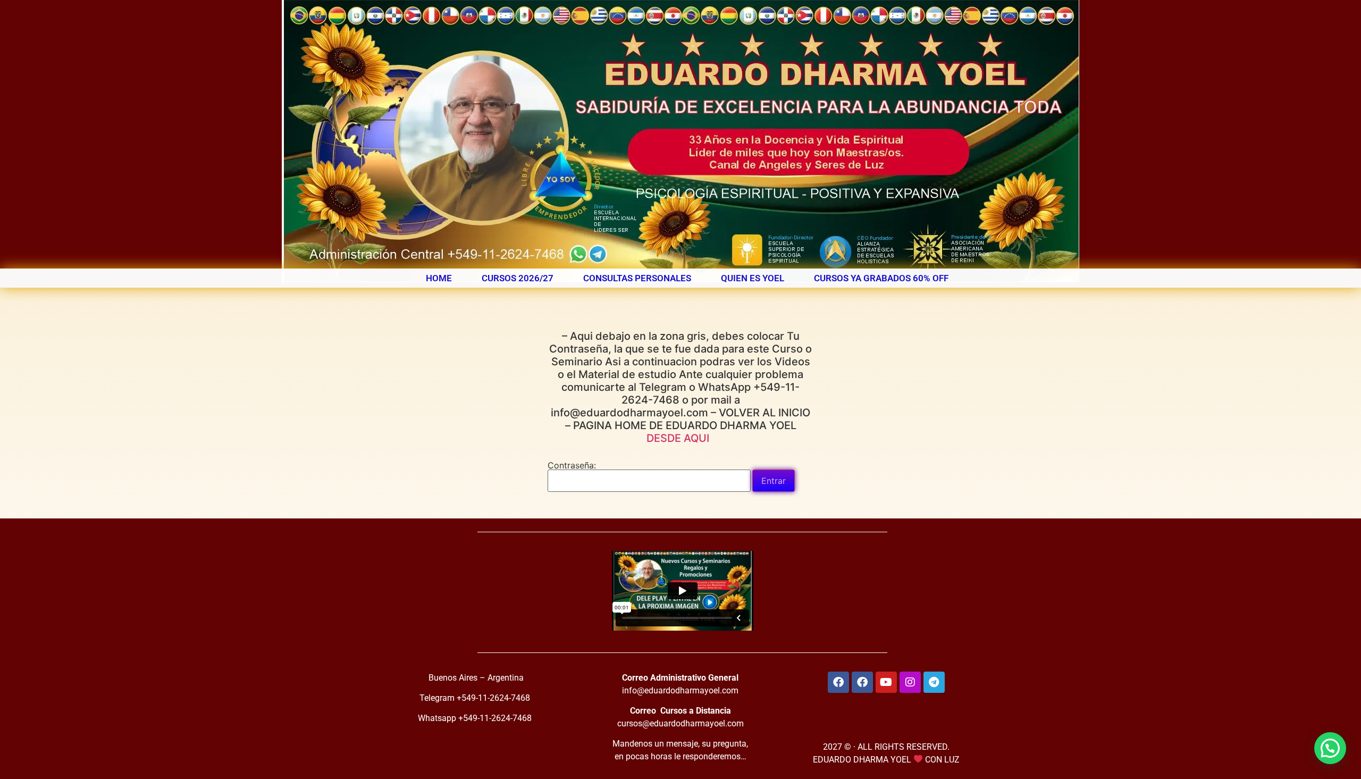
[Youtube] (886, 682)
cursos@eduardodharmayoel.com (680, 723)
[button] (1330, 748)
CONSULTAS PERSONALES (637, 278)
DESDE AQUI (680, 438)
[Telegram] (934, 682)
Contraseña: (572, 466)
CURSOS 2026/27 (517, 278)
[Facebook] (838, 682)
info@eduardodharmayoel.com (680, 690)
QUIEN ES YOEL (752, 278)
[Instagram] (910, 682)
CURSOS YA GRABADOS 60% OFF (881, 278)
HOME (439, 278)
